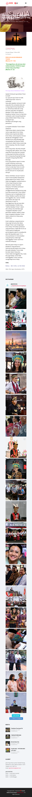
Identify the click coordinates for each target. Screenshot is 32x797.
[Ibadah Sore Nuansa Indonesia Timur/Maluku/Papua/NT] (16, 298)
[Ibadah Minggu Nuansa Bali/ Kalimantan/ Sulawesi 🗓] (16, 617)
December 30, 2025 (15, 729)
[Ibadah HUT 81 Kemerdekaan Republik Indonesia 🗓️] (16, 554)
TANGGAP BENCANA (16, 735)
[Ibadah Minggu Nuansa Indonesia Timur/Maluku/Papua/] (16, 362)
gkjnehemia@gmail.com (15, 768)
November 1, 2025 (15, 751)
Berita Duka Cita (15, 742)
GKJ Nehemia (20, 792)
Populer (17, 19)
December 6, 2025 (15, 736)
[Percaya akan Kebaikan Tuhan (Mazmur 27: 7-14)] (16, 39)
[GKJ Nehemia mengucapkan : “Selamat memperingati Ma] (16, 341)
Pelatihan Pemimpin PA (17, 728)
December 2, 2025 (15, 743)
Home (12, 19)
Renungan (12, 48)
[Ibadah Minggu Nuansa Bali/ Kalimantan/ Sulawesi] (16, 681)
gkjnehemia (14, 731)
